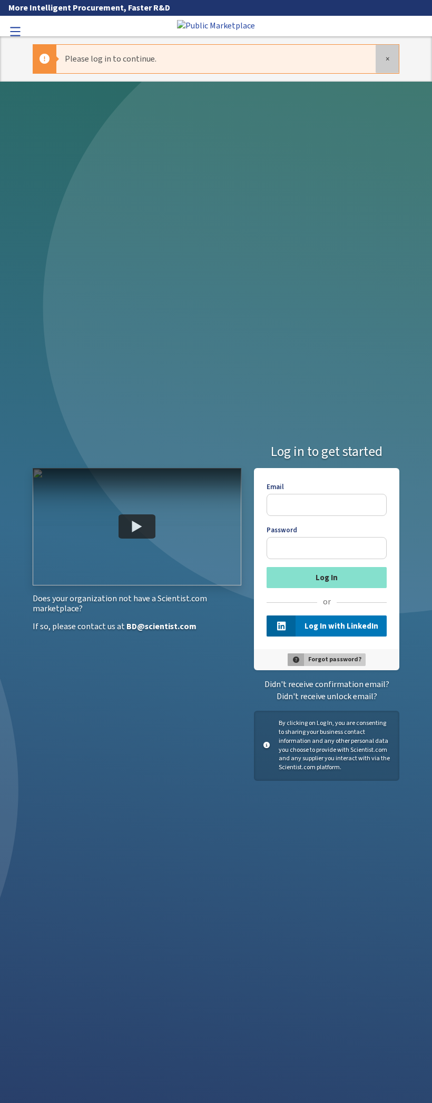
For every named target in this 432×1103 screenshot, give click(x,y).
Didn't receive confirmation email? (326, 684)
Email (275, 487)
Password (282, 530)
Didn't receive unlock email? (327, 696)
